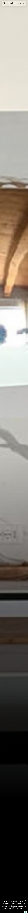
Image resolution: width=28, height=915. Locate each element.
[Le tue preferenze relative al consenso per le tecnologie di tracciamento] (25, 912)
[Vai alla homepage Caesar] (8, 3)
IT (18, 4)
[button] (25, 900)
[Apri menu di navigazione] (23, 3)
